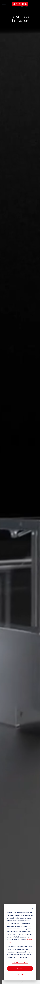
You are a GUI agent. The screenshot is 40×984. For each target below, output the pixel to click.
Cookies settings (20, 963)
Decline (20, 974)
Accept (20, 969)
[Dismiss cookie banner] (32, 908)
